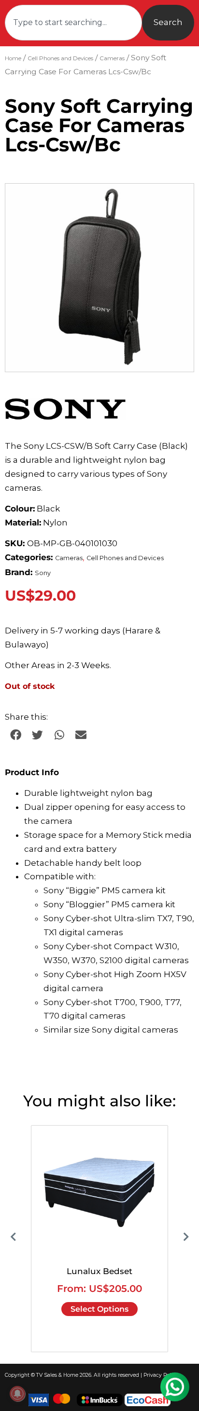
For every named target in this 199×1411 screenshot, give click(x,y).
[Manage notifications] (17, 1393)
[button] (177, 200)
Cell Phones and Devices (60, 58)
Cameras (112, 58)
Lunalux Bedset (99, 1271)
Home (13, 58)
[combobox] (73, 22)
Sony (43, 573)
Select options (99, 1309)
